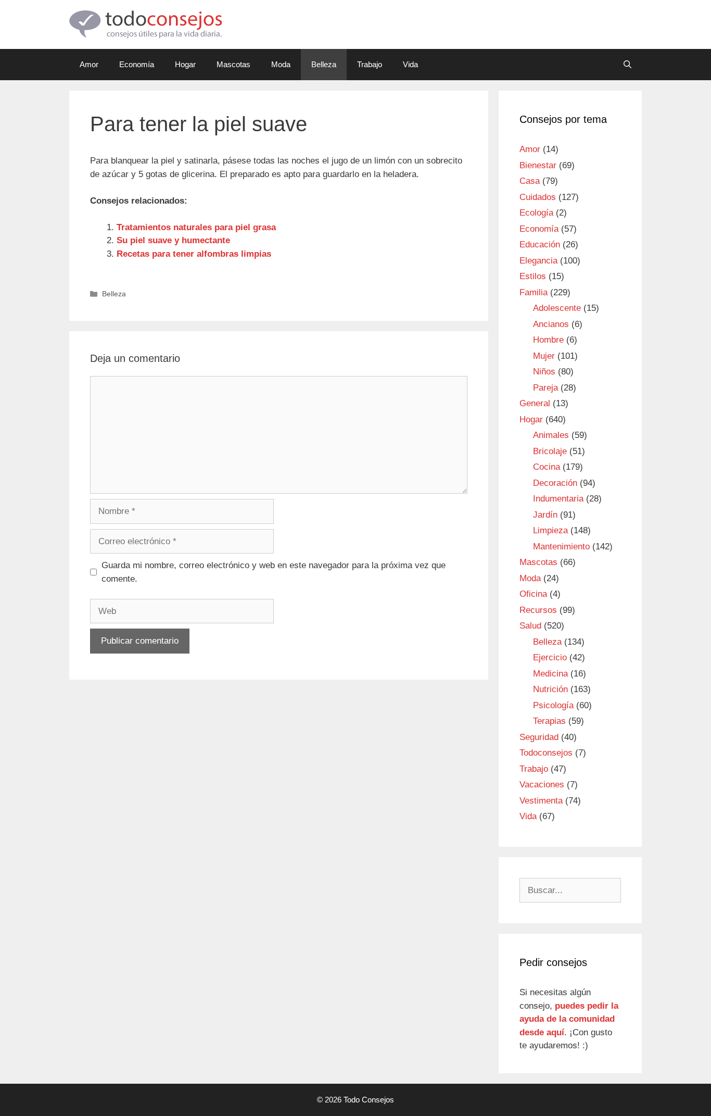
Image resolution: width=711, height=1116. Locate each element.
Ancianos (551, 324)
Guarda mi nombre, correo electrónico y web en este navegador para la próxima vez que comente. (273, 572)
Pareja (545, 388)
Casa (529, 181)
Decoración (555, 483)
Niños (544, 372)
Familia (533, 292)
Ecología (536, 213)
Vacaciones (541, 784)
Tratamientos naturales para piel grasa (196, 227)
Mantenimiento (561, 546)
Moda (280, 64)
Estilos (532, 276)
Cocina (546, 467)
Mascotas (233, 64)
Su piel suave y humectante (173, 240)
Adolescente (557, 308)
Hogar (185, 64)
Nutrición (550, 689)
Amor (89, 64)
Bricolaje (550, 451)
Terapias (549, 721)
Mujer (544, 356)
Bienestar (537, 165)
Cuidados (537, 197)
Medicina (550, 674)
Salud (530, 626)
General (534, 403)
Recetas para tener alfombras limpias (194, 254)
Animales (551, 435)
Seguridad (538, 737)
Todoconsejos (546, 753)
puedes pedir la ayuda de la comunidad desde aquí (568, 1019)
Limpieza (550, 530)
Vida (410, 64)
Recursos (538, 610)
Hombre (548, 340)
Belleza (323, 64)
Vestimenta (541, 801)
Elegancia (538, 261)
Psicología (553, 705)
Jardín (545, 515)
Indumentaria (558, 499)
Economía (136, 64)
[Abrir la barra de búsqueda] (627, 64)
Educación (539, 244)
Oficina (533, 594)
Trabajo (369, 64)
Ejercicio (550, 657)
